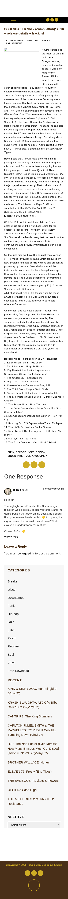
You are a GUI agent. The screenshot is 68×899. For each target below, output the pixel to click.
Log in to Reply (11, 536)
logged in (28, 553)
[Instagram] (56, 20)
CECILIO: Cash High (22, 790)
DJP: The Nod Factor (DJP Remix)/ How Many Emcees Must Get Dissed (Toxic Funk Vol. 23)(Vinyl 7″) (33, 748)
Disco (12, 589)
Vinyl (11, 662)
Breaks (12, 581)
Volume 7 (40, 455)
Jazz (11, 622)
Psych (12, 638)
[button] (32, 20)
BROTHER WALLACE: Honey (29, 762)
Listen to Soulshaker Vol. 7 (20, 215)
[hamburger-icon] (14, 19)
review (40, 452)
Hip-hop (13, 614)
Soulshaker (15, 455)
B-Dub (17, 489)
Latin (11, 630)
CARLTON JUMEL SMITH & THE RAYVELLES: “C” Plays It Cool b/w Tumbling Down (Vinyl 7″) (32, 730)
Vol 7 (29, 455)
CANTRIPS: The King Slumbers (30, 716)
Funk (10, 452)
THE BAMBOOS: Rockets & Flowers (33, 780)
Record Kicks (50, 76)
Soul (11, 654)
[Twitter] (52, 20)
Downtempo (16, 597)
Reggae (13, 646)
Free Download (18, 671)
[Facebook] (48, 20)
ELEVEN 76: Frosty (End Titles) (30, 771)
